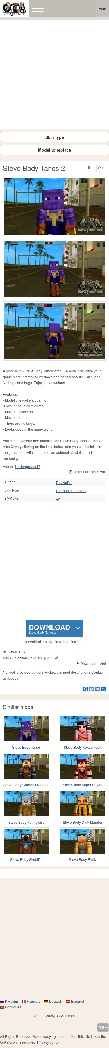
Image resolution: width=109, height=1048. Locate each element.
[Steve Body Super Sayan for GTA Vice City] (82, 766)
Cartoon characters (71, 490)
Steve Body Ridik (82, 859)
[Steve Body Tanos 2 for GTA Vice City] (54, 206)
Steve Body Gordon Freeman (26, 784)
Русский (11, 1001)
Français (33, 1001)
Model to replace (54, 150)
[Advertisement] (54, 74)
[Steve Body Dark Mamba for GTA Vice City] (82, 804)
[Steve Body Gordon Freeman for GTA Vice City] (26, 766)
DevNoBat (64, 482)
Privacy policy (48, 1042)
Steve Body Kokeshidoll (82, 747)
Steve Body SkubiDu (26, 859)
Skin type (54, 137)
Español (77, 1001)
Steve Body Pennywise (26, 822)
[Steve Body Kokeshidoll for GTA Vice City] (82, 729)
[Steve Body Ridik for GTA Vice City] (82, 841)
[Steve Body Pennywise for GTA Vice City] (26, 804)
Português (13, 1006)
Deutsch (55, 1001)
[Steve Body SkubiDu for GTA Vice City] (26, 841)
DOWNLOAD (49, 628)
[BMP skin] (58, 499)
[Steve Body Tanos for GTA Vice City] (26, 729)
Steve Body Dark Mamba (82, 822)
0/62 (48, 657)
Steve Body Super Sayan (82, 784)
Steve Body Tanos (26, 747)
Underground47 (27, 466)
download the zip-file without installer (54, 641)
